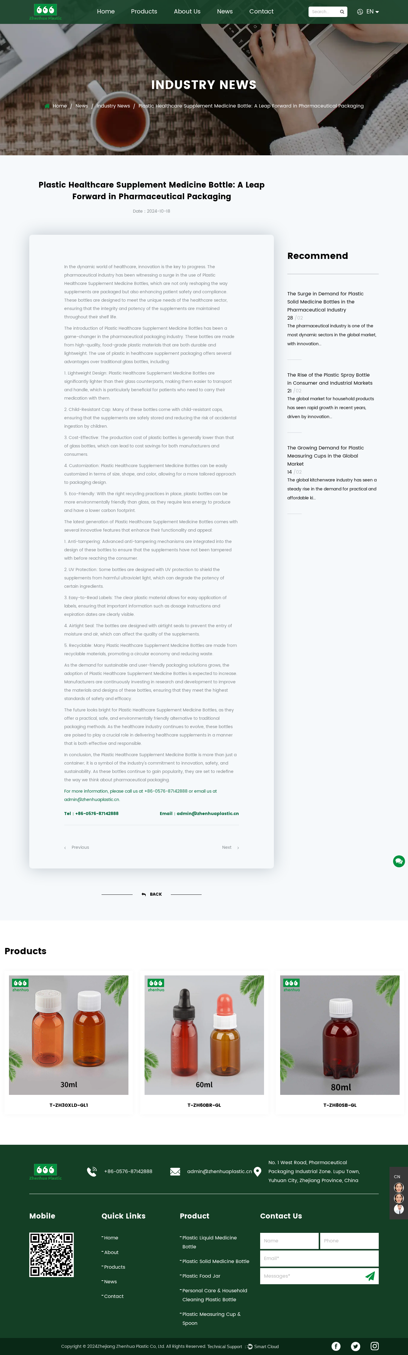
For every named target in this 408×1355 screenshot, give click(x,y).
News (225, 12)
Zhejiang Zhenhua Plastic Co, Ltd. (131, 1346)
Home (106, 12)
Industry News (113, 106)
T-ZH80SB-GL (340, 1105)
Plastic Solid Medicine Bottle (215, 1261)
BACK (155, 894)
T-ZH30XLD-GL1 (69, 1105)
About (111, 1252)
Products (144, 12)
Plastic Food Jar (201, 1276)
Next (226, 847)
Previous (80, 847)
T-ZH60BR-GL (204, 1105)
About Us (187, 12)
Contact (261, 12)
